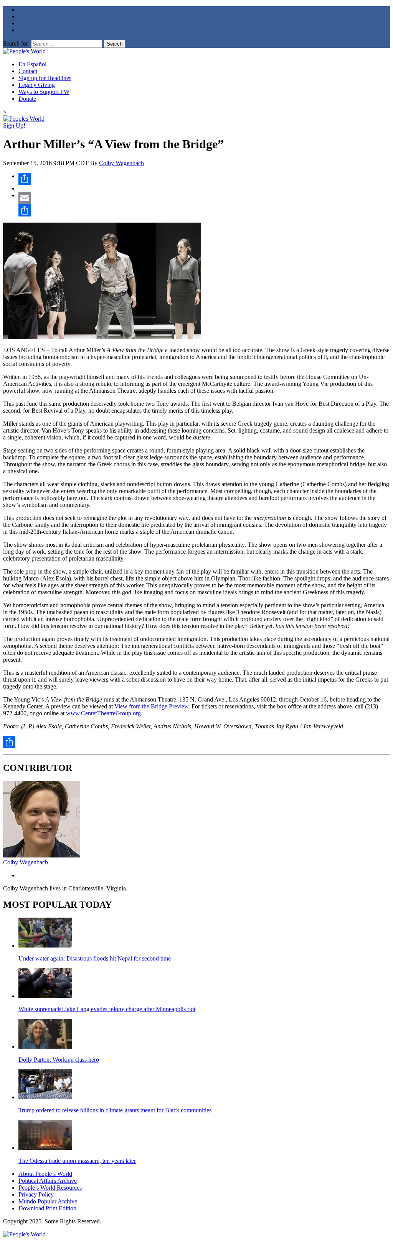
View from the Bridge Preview (151, 706)
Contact (27, 71)
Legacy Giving (36, 85)
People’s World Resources (50, 1187)
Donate (27, 98)
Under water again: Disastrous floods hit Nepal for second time (94, 958)
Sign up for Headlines (44, 78)
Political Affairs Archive (47, 1180)
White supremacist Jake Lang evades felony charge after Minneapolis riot (106, 1009)
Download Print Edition (47, 1208)
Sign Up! (14, 125)
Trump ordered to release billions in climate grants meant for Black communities (114, 1110)
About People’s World (45, 1174)
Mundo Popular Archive (47, 1201)
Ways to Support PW (43, 92)
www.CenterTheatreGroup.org (103, 713)
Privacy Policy (36, 1194)
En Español (32, 64)
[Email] (204, 198)
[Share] (204, 179)
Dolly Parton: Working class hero (58, 1059)
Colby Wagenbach (121, 163)
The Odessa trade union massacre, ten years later (77, 1160)
